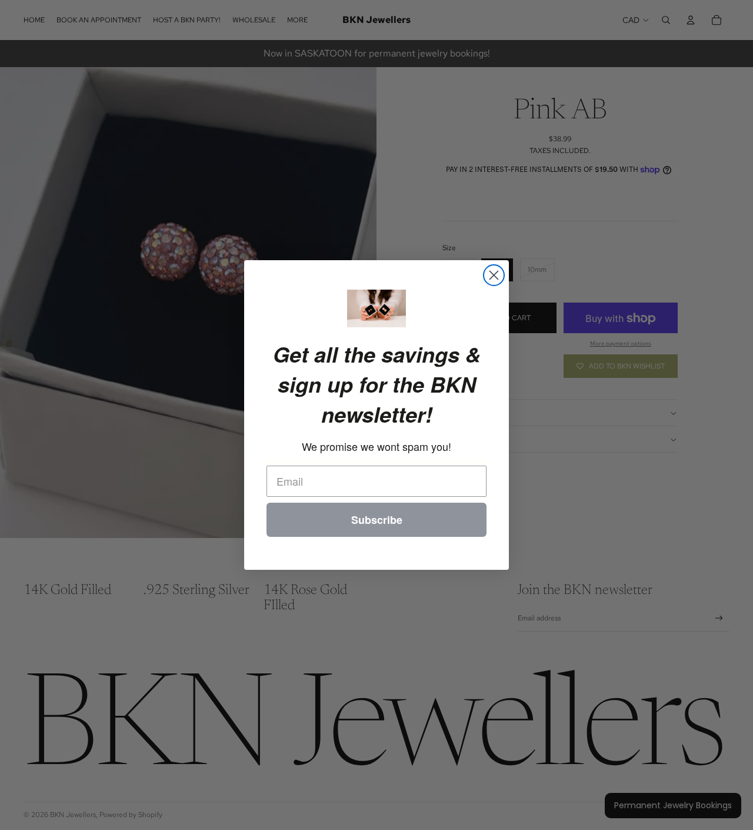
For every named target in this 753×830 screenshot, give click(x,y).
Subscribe (376, 519)
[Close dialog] (494, 275)
